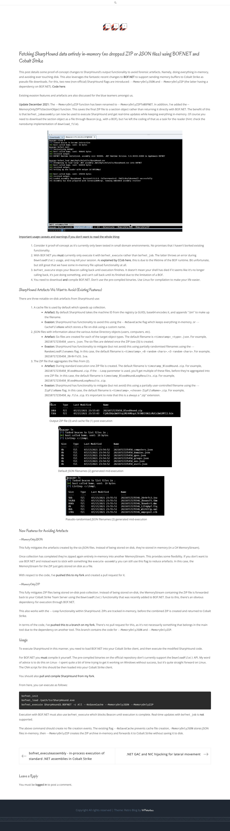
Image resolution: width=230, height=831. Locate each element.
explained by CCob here (116, 260)
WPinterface (147, 810)
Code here (58, 86)
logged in (41, 784)
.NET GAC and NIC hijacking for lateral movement (163, 754)
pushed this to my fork (70, 575)
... (115, 22)
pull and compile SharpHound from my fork (67, 676)
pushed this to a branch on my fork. (73, 625)
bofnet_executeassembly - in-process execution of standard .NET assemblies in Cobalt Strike (66, 756)
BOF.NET (129, 77)
